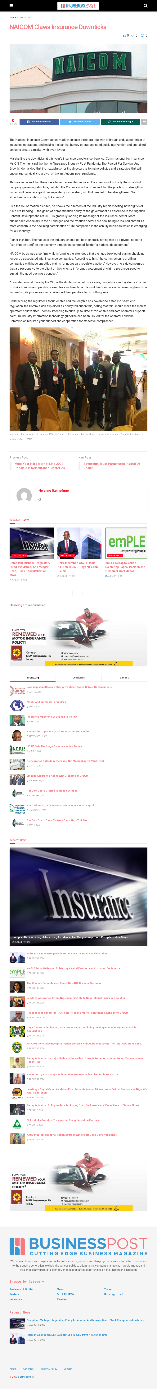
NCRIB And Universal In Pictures (46, 702)
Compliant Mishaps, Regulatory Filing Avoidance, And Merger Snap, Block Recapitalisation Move (70, 937)
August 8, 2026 (36, 1097)
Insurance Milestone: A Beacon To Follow (52, 716)
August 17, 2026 (67, 576)
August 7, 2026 (36, 1110)
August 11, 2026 (36, 1079)
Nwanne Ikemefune (53, 490)
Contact (68, 1368)
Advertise (28, 1368)
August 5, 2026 (36, 1140)
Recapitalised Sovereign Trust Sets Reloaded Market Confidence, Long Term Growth (77, 1012)
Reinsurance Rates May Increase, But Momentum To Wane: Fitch (66, 761)
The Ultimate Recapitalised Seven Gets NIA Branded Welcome (64, 983)
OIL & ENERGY (65, 1294)
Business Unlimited (22, 1289)
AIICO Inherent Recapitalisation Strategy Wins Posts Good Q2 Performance (72, 1134)
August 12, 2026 (36, 1067)
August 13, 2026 (36, 1048)
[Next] (82, 593)
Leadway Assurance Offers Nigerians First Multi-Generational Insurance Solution (76, 998)
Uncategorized (113, 1294)
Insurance (24, 17)
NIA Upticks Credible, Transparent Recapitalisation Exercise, (64, 1120)
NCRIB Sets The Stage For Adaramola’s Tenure (55, 746)
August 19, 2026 (19, 580)
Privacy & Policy (48, 1368)
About (13, 1368)
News (60, 1289)
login (21, 605)
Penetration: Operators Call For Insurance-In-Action (58, 731)
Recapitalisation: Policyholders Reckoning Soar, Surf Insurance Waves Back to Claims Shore (83, 1105)
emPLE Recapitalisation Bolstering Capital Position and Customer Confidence (125, 567)
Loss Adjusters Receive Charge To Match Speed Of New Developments (69, 687)
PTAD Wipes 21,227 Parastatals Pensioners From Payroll (61, 805)
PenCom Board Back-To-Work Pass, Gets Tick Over (58, 820)
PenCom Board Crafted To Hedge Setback (52, 790)
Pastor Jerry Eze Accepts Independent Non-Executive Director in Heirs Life (72, 1074)
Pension (62, 1299)
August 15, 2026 (36, 988)
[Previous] (75, 593)
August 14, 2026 (36, 1003)
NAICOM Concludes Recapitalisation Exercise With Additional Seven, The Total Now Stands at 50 (84, 1043)
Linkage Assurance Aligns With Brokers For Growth (57, 775)
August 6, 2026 (36, 1125)
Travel (108, 1289)
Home (13, 17)
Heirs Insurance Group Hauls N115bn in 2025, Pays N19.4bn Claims (77, 567)
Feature (14, 1294)
